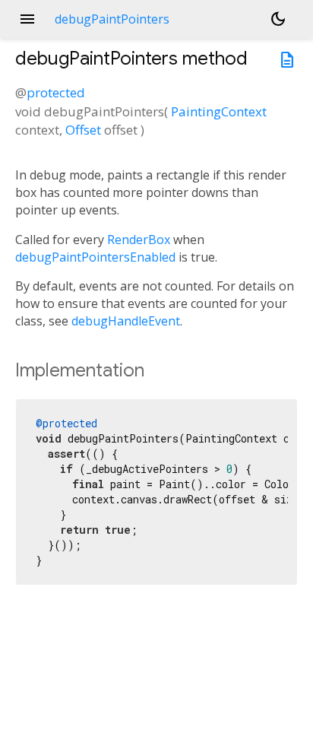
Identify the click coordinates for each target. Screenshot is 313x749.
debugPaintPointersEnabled (95, 257)
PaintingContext (219, 111)
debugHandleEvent (125, 321)
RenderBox (138, 239)
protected (56, 92)
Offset (83, 129)
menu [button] (27, 19)
